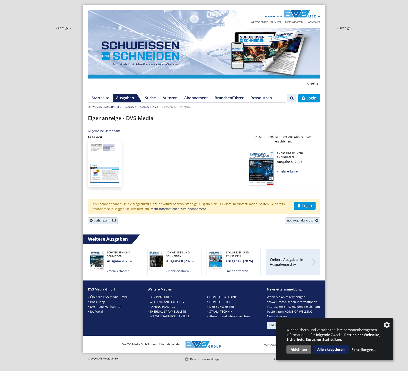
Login (311, 98)
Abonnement (196, 97)
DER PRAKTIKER (161, 297)
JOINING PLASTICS (162, 307)
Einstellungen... (363, 349)
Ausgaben (125, 97)
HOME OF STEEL (220, 302)
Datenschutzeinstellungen (205, 359)
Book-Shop (97, 302)
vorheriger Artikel (104, 220)
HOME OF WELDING (223, 297)
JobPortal (96, 311)
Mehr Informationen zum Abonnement (178, 209)
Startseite (100, 97)
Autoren (170, 97)
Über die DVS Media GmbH (109, 297)
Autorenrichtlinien (266, 22)
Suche (150, 97)
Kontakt (313, 22)
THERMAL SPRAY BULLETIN (168, 311)
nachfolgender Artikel (301, 220)
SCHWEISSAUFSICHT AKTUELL (170, 316)
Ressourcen (261, 97)
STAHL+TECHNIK (220, 311)
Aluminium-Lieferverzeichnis (229, 316)
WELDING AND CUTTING (167, 302)
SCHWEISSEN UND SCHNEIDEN (104, 106)
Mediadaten (294, 22)
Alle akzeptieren (331, 349)
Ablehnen (299, 349)
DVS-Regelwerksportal (105, 307)
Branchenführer (229, 97)
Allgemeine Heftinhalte (104, 131)
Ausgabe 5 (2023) (149, 106)
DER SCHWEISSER (221, 307)
